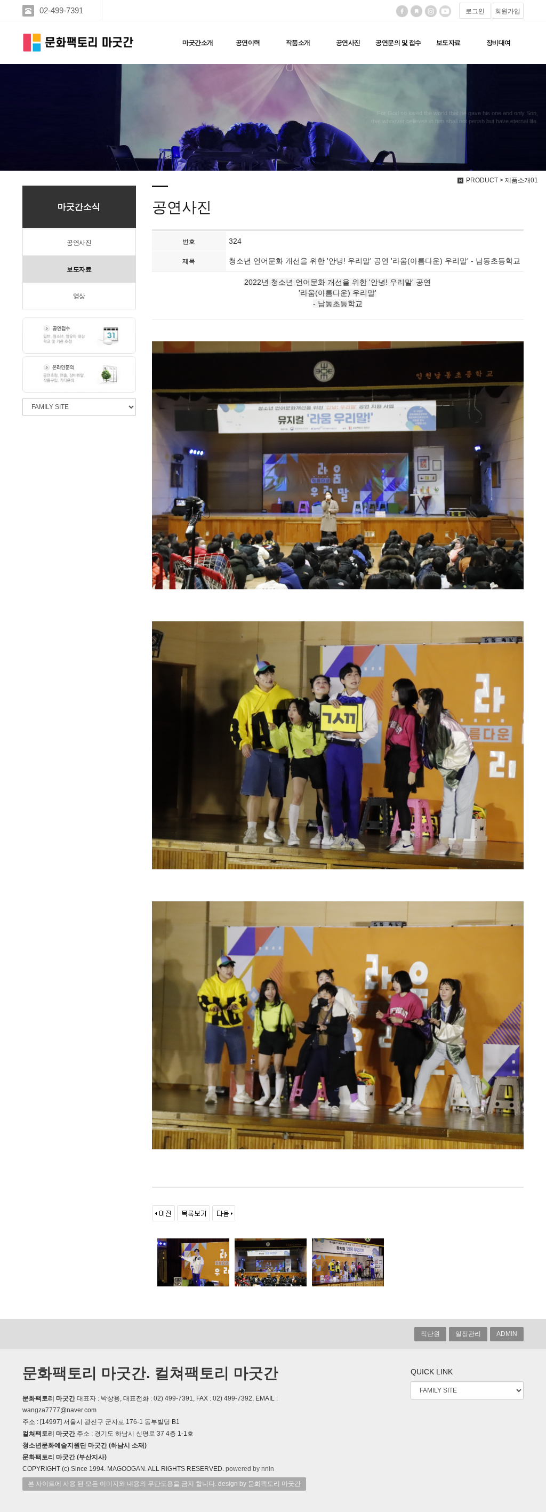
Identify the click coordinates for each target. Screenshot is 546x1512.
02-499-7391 (61, 10)
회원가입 (507, 11)
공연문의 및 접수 (398, 42)
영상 (79, 296)
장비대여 (498, 42)
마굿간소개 (197, 42)
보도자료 (448, 42)
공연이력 (248, 42)
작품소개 (298, 42)
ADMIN (506, 1334)
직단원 (430, 1334)
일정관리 (468, 1334)
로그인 (475, 11)
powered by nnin (250, 1469)
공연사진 (348, 42)
